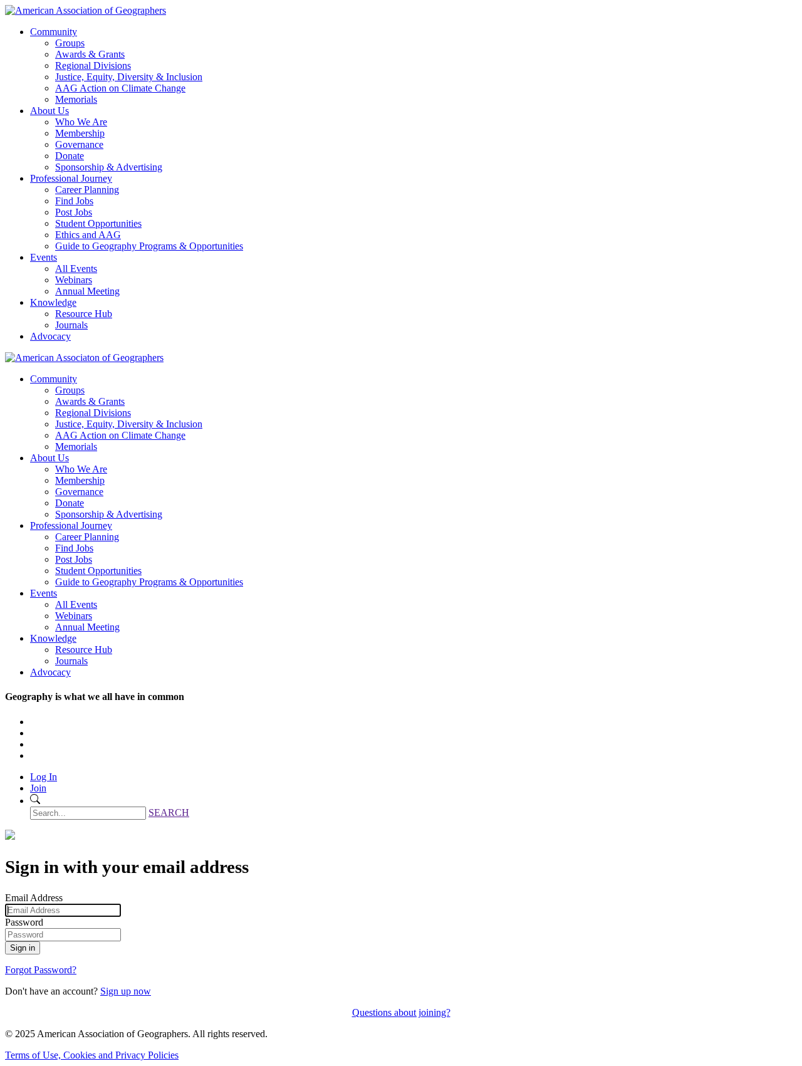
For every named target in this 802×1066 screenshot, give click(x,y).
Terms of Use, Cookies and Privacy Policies (92, 1055)
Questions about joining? (401, 1012)
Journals (71, 325)
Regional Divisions (93, 65)
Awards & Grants (90, 54)
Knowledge (53, 302)
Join (38, 788)
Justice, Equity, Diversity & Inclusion (128, 76)
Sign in (22, 948)
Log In (43, 776)
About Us (49, 110)
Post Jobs (73, 212)
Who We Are (81, 122)
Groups (70, 43)
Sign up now (125, 991)
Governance (79, 144)
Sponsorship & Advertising (108, 167)
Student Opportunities (98, 223)
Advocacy (50, 336)
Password (24, 922)
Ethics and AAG (88, 234)
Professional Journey (71, 178)
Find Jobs (74, 201)
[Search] (35, 800)
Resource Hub (83, 313)
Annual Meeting (87, 291)
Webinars (73, 279)
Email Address (34, 897)
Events (43, 257)
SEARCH (168, 812)
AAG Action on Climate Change (120, 88)
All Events (76, 268)
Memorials (76, 99)
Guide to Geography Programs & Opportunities (149, 246)
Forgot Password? (40, 969)
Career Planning (87, 189)
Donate (69, 155)
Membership (80, 133)
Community (53, 31)
